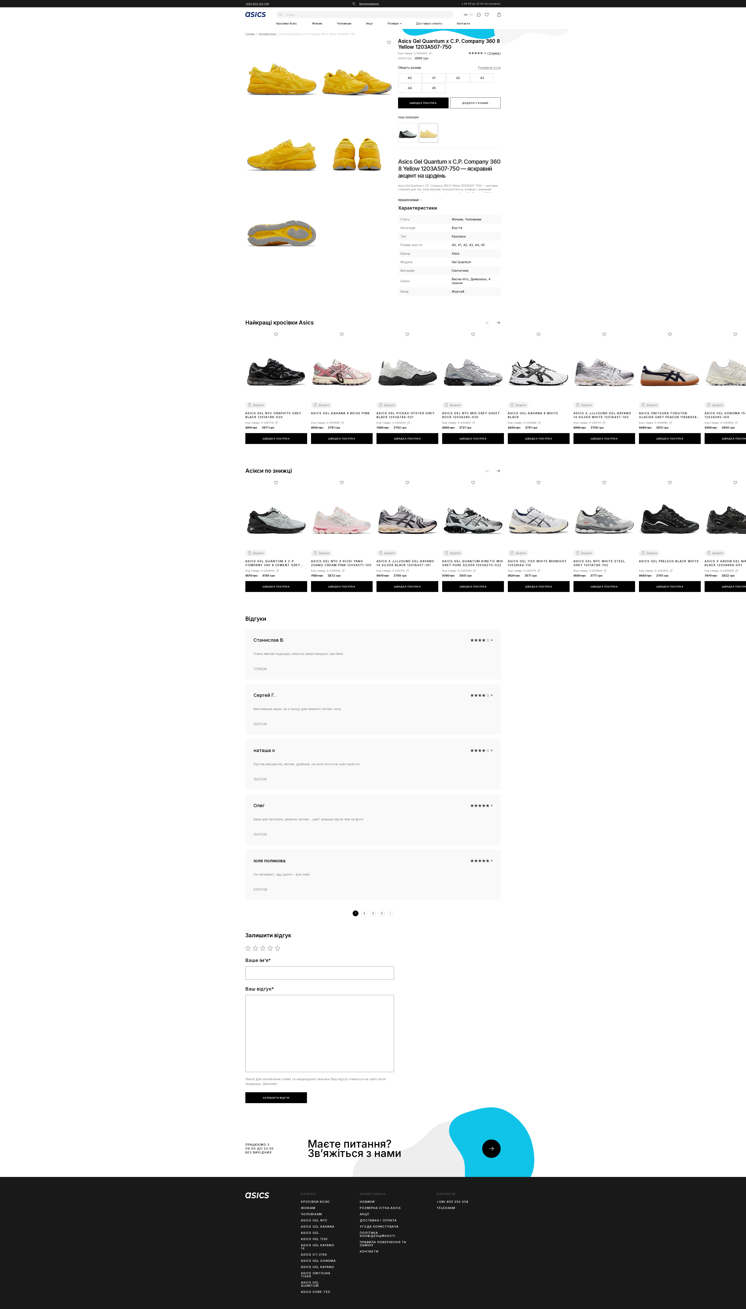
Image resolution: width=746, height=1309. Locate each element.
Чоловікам (344, 23)
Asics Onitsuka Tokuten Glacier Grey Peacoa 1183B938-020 (668, 415)
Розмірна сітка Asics (380, 1208)
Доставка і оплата (429, 23)
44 (410, 88)
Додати (258, 405)
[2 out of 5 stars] (255, 948)
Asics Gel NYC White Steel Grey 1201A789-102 (599, 563)
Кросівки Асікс (286, 23)
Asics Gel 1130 (314, 1239)
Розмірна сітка (489, 68)
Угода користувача (379, 1226)
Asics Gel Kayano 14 (317, 1247)
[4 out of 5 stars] (270, 948)
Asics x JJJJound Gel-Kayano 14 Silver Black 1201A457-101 (405, 563)
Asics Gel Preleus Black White (669, 561)
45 (434, 88)
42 (458, 78)
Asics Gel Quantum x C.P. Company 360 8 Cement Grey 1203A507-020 (272, 563)
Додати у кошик (475, 102)
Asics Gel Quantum (310, 1284)
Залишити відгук (276, 1097)
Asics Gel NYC (314, 1220)
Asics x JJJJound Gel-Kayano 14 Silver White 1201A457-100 (602, 415)
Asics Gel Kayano (317, 1267)
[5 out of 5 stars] (278, 948)
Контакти (463, 23)
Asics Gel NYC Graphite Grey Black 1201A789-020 (273, 415)
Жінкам (317, 23)
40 (410, 78)
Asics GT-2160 (314, 1254)
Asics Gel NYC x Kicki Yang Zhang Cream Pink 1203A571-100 (341, 563)
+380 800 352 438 (257, 4)
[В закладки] (389, 42)
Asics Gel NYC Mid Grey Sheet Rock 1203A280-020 (471, 415)
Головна (250, 34)
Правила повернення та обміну (383, 1244)
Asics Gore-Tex (315, 1291)
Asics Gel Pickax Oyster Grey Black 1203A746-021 (405, 415)
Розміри (393, 23)
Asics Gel (310, 1232)
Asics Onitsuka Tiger (315, 1275)
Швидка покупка (423, 102)
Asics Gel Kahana (318, 1226)
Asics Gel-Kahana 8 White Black (533, 415)
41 (434, 78)
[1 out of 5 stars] (248, 948)
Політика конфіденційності (378, 1234)
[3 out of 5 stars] (263, 948)
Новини (367, 1201)
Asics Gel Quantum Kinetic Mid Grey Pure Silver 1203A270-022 (472, 563)
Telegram (446, 1208)
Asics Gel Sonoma (318, 1260)
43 (482, 78)
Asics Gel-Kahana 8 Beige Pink (340, 413)
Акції (369, 23)
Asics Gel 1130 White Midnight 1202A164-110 (537, 563)
